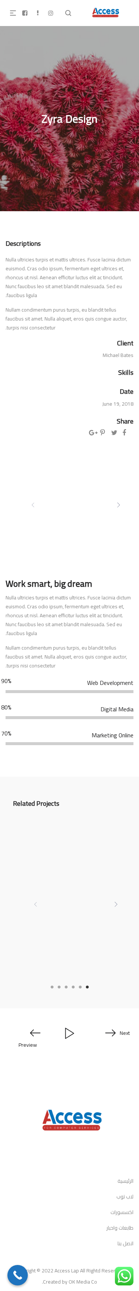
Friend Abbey (109, 949)
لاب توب (124, 1196)
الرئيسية (125, 1181)
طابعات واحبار (119, 1228)
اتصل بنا (125, 1243)
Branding (77, 961)
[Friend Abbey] (69, 880)
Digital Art (117, 961)
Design (97, 961)
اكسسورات (121, 1212)
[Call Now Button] (17, 1275)
